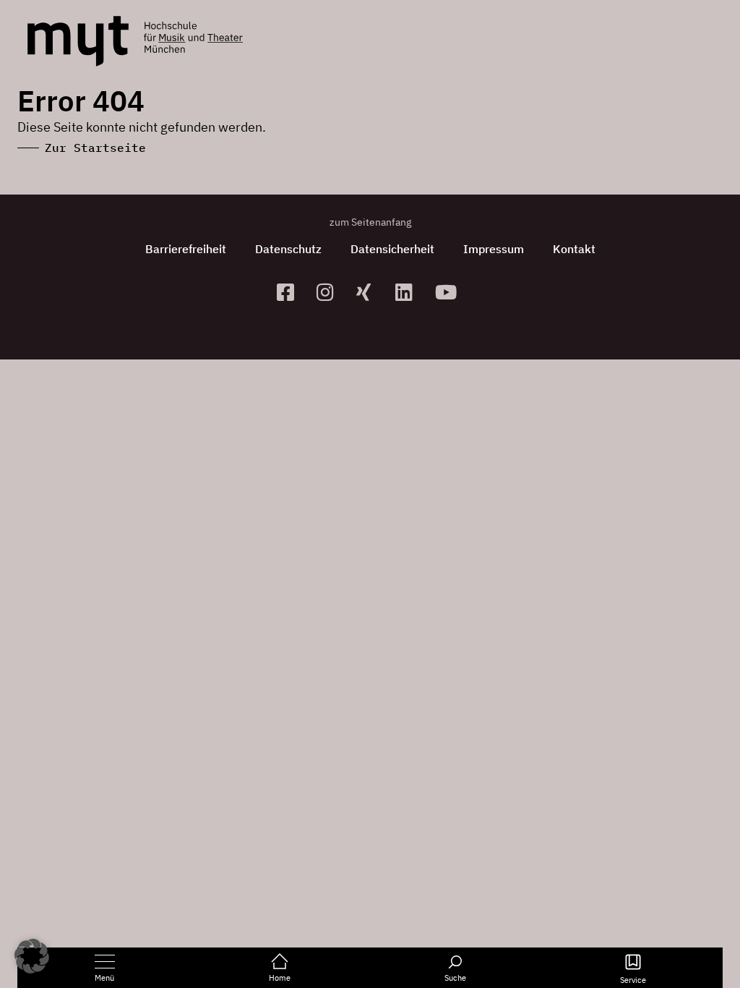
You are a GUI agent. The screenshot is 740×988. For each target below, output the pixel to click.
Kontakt (574, 249)
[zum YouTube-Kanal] (449, 292)
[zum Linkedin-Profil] (409, 292)
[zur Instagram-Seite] (331, 292)
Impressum (493, 249)
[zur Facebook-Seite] (291, 292)
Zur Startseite (95, 147)
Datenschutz (288, 249)
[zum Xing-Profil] (370, 292)
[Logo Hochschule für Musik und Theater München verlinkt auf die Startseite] (78, 41)
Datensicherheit (392, 249)
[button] (32, 956)
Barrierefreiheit (185, 249)
